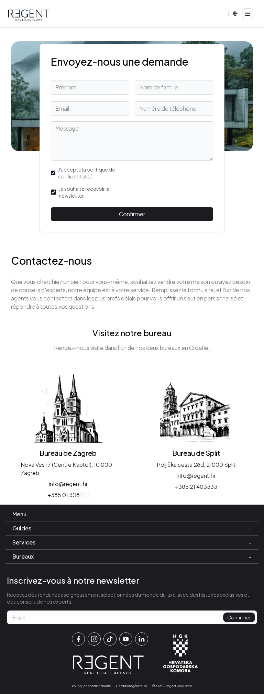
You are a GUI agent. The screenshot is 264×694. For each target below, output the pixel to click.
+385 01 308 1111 (68, 494)
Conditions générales (131, 686)
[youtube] (125, 639)
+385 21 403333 (196, 486)
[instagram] (94, 639)
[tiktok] (110, 639)
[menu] (247, 13)
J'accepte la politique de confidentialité (86, 172)
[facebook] (78, 639)
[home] (29, 15)
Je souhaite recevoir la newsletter (84, 192)
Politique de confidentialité (91, 686)
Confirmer (132, 214)
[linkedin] (141, 639)
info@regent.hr (68, 483)
